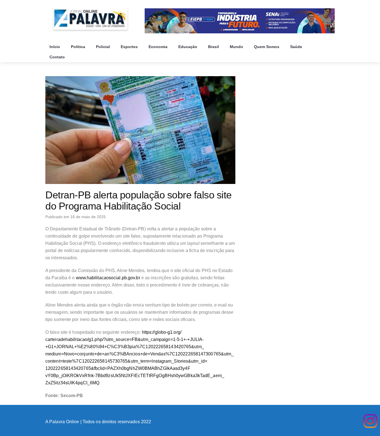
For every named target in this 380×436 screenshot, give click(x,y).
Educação (188, 46)
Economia (159, 46)
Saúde (296, 46)
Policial (103, 46)
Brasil (214, 46)
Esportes (130, 46)
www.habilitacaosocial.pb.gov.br (108, 277)
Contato (58, 57)
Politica (78, 46)
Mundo (237, 46)
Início (55, 46)
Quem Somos (267, 46)
